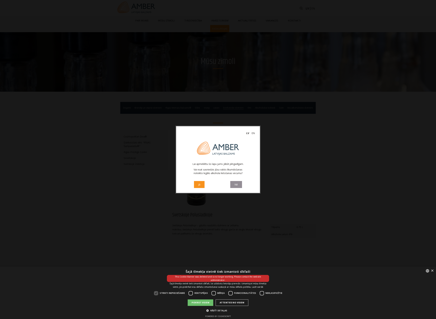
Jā (199, 184)
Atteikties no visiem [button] (232, 302)
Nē (236, 184)
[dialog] (218, 293)
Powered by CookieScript (218, 316)
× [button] (432, 270)
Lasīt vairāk (257, 286)
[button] (218, 310)
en (253, 133)
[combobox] (427, 271)
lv (247, 133)
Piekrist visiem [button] (200, 302)
